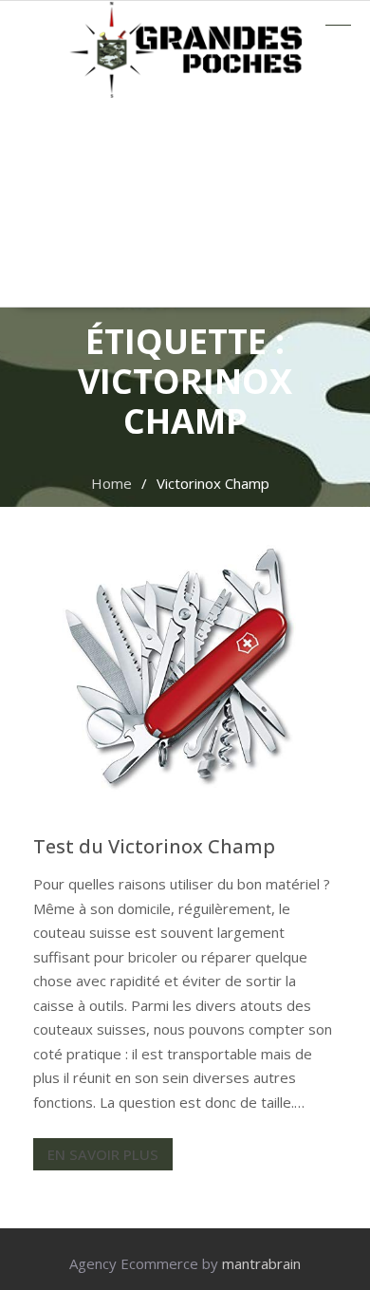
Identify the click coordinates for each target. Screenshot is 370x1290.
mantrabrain (261, 1263)
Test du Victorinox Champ (154, 846)
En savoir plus (102, 1154)
